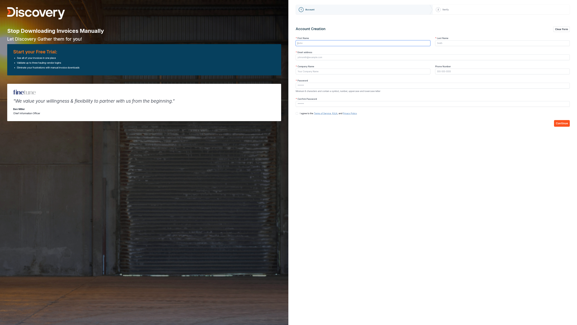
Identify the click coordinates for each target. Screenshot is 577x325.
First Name (302, 38)
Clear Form (561, 29)
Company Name (305, 66)
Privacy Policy (350, 113)
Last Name (441, 38)
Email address (304, 52)
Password (302, 80)
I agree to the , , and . (328, 113)
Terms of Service (322, 113)
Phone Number (443, 66)
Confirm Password (306, 99)
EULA (334, 113)
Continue (562, 123)
